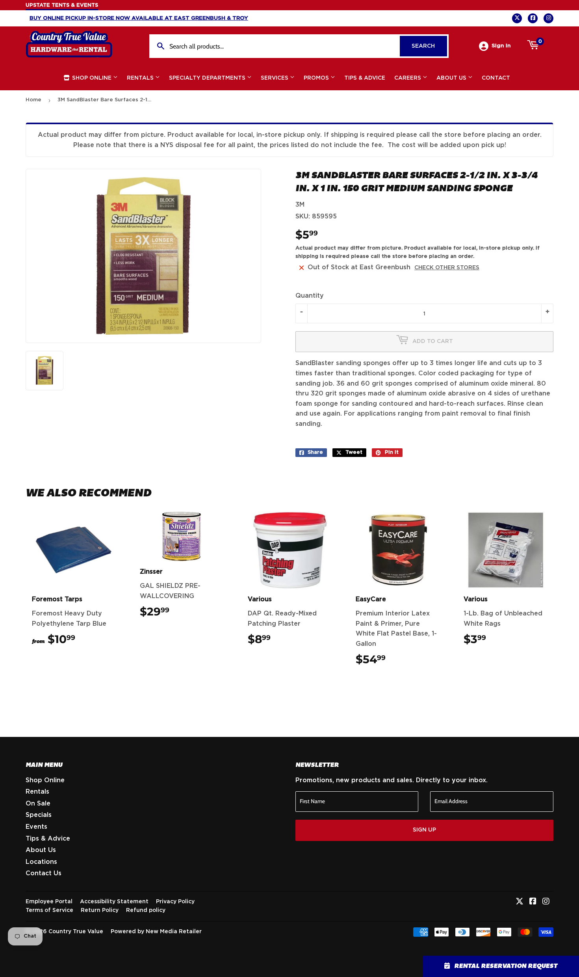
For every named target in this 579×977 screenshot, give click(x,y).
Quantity (309, 296)
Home (33, 100)
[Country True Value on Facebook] (532, 902)
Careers (408, 78)
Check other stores (446, 267)
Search (429, 46)
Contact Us (43, 873)
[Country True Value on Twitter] (519, 902)
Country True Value (75, 931)
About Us (452, 78)
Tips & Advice (364, 78)
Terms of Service (49, 910)
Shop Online (92, 78)
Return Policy (100, 910)
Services (275, 78)
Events (36, 827)
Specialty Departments (208, 78)
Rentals (141, 78)
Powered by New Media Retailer (156, 931)
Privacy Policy (175, 901)
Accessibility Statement (114, 901)
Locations (41, 862)
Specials (39, 815)
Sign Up (424, 830)
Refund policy (145, 910)
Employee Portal (49, 901)
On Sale (38, 803)
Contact (496, 78)
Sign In (501, 45)
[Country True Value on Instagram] (545, 902)
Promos (317, 78)
